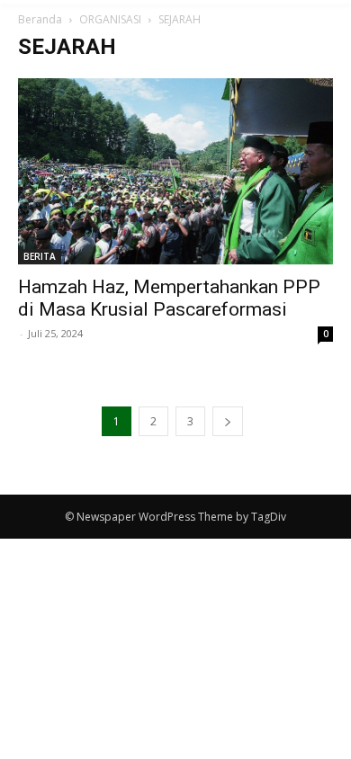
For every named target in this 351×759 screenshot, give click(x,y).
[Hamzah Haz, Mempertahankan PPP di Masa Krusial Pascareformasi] (175, 171)
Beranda (40, 19)
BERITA (39, 256)
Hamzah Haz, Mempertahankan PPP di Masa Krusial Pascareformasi (169, 298)
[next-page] (227, 421)
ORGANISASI (110, 19)
